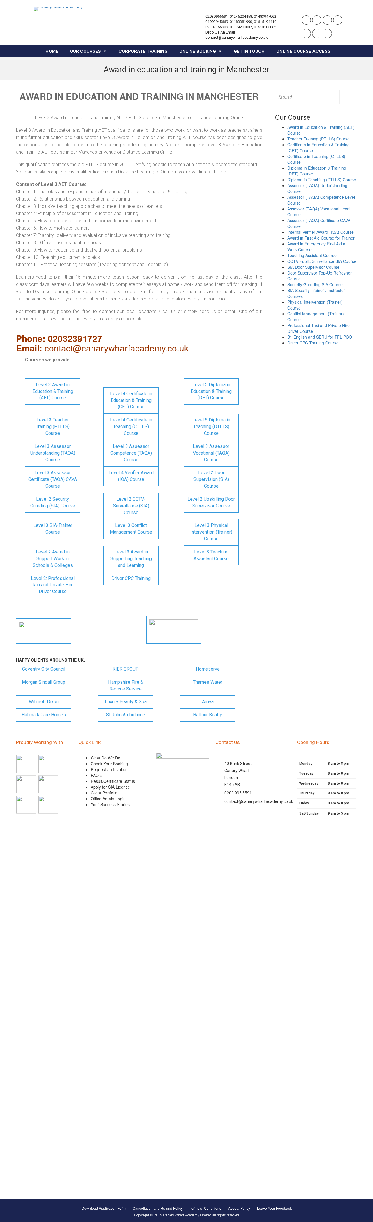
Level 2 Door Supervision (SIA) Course (211, 479)
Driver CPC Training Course (313, 343)
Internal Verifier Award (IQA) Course (320, 232)
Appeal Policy (239, 1208)
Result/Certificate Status (113, 781)
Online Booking (197, 51)
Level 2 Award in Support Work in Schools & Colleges (53, 558)
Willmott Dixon (44, 701)
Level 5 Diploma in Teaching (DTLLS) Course (211, 426)
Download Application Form (104, 1208)
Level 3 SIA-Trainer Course (52, 529)
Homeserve (208, 669)
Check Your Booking (109, 763)
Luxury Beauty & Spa (126, 701)
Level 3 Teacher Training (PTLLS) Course (53, 426)
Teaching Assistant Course (312, 255)
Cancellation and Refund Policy (158, 1208)
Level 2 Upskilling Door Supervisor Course (211, 502)
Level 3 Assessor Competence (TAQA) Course (131, 453)
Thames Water (207, 682)
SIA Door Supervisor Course (313, 267)
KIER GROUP (125, 669)
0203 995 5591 (238, 793)
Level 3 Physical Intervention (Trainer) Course (211, 532)
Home (51, 51)
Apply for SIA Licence (110, 787)
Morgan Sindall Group (43, 682)
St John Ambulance (125, 715)
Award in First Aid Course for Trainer (321, 238)
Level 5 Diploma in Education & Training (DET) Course (211, 391)
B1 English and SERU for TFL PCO (319, 337)
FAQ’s (96, 775)
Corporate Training (143, 51)
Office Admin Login (108, 798)
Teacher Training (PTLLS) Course (318, 139)
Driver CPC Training (131, 578)
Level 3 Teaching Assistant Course (211, 555)
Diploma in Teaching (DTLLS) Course (321, 179)
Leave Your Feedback (274, 1208)
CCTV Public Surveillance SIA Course (321, 261)
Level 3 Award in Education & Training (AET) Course (52, 391)
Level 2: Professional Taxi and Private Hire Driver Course (53, 585)
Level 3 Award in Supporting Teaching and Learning (131, 558)
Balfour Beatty (207, 715)
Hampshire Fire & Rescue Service (125, 685)
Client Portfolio (104, 793)
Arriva (208, 701)
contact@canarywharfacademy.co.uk (258, 801)
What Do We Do (105, 758)
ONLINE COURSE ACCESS (303, 51)
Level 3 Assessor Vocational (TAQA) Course (211, 453)
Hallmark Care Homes (44, 715)
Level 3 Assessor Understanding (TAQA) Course (52, 453)
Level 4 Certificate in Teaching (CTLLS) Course (131, 426)
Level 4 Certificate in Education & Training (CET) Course (131, 400)
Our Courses (85, 51)
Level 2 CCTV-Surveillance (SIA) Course (131, 505)
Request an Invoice (108, 769)
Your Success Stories (110, 804)
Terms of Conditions (205, 1208)
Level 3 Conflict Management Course (131, 529)
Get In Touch (249, 51)
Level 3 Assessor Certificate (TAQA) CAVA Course (52, 479)
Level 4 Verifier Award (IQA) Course (131, 476)
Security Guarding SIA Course (315, 284)
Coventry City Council (43, 669)
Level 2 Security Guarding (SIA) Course (52, 502)
